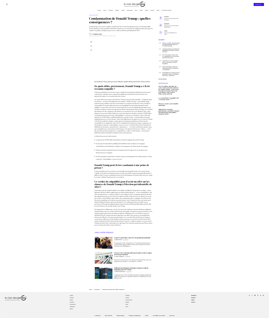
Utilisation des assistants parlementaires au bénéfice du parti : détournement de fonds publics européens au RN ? (169, 111)
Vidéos (192, 300)
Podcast (193, 302)
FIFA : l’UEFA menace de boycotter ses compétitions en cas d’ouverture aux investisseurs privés (170, 56)
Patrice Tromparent (120, 256)
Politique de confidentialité (134, 315)
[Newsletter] (161, 25)
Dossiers (152, 10)
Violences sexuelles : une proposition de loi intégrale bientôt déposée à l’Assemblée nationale (170, 44)
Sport (136, 10)
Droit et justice (129, 300)
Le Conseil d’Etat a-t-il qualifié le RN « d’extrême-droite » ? (168, 98)
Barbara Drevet (119, 239)
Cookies (146, 315)
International (130, 10)
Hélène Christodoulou (120, 271)
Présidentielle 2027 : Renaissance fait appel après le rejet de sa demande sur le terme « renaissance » (170, 74)
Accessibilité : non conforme (159, 315)
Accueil (90, 289)
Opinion (146, 10)
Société (123, 10)
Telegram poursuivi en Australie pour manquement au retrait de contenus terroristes (170, 50)
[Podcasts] (160, 18)
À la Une (99, 10)
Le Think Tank (258, 4)
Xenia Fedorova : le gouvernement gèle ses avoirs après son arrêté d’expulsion (170, 62)
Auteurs (71, 295)
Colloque (72, 297)
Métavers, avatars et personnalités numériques (168, 104)
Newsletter (193, 295)
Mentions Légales (120, 315)
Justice (104, 10)
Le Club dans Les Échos (166, 10)
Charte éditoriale (108, 315)
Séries (157, 10)
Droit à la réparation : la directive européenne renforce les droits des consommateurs (170, 68)
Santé (127, 304)
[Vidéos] (161, 32)
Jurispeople (72, 306)
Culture (141, 10)
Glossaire (193, 297)
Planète (127, 302)
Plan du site (171, 315)
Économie (111, 10)
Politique (117, 10)
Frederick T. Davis (97, 34)
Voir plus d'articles (162, 79)
